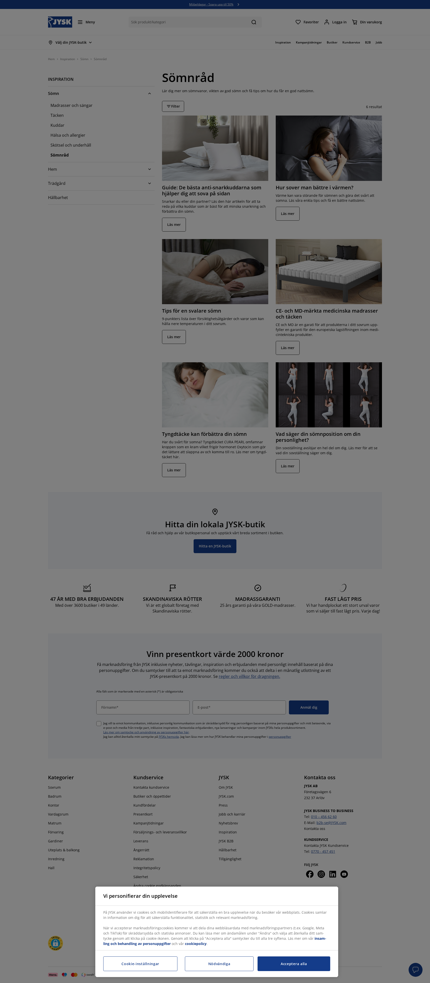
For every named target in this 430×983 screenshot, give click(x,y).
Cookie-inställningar (140, 963)
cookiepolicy (196, 943)
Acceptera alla (294, 963)
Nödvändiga (219, 963)
